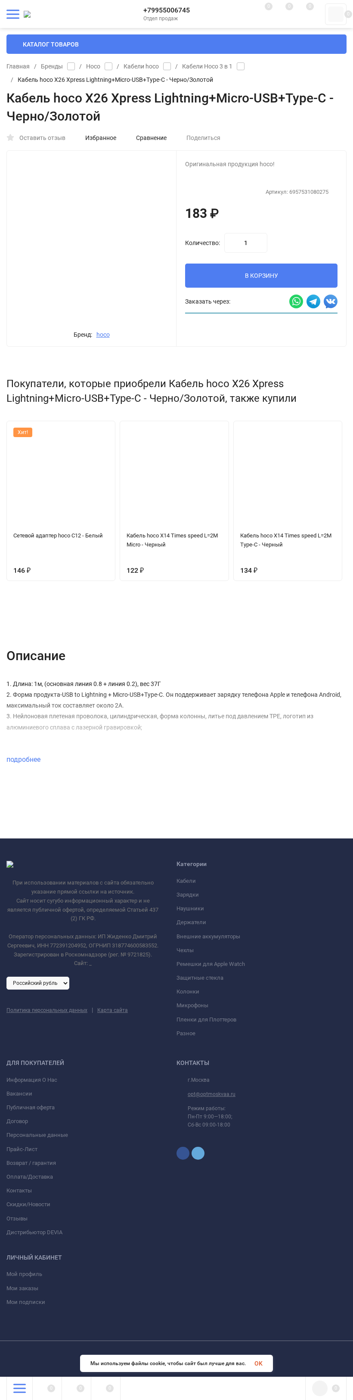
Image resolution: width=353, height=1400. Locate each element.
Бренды (52, 66)
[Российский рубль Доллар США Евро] (37, 982)
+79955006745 (166, 10)
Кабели (186, 881)
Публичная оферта (30, 1107)
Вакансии (19, 1093)
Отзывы (17, 1218)
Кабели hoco (141, 66)
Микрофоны (192, 1005)
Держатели (191, 922)
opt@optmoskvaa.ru (211, 1094)
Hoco (93, 66)
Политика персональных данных (46, 1010)
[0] (336, 14)
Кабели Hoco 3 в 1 (207, 66)
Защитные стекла (199, 978)
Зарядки (187, 894)
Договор (17, 1121)
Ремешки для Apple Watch (210, 964)
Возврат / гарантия (31, 1163)
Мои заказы (22, 1288)
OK (258, 1363)
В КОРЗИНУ (261, 275)
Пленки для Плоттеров (206, 1019)
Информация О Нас (31, 1080)
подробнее (24, 759)
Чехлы (185, 950)
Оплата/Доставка (29, 1176)
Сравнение (151, 137)
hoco (103, 335)
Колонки (187, 991)
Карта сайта (112, 1010)
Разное (185, 1033)
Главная (18, 66)
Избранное (100, 137)
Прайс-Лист (21, 1149)
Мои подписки (25, 1302)
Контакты (19, 1190)
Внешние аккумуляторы (208, 936)
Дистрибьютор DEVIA (34, 1232)
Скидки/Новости (28, 1204)
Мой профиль (24, 1274)
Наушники (190, 908)
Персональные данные (37, 1135)
